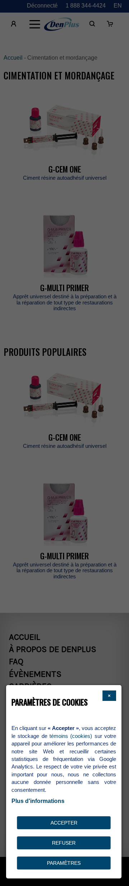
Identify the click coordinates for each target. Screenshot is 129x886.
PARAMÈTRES (64, 863)
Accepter (64, 823)
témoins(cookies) (70, 736)
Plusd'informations (37, 801)
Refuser (64, 843)
